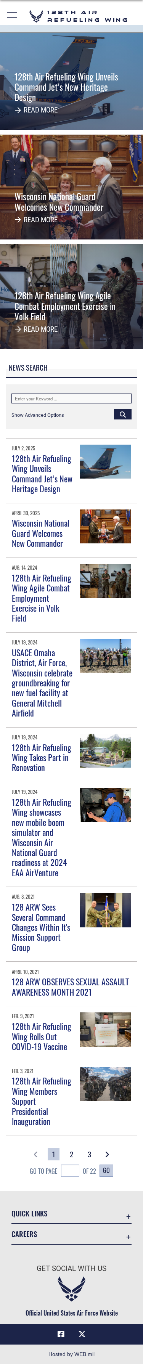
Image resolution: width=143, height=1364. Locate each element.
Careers (24, 1233)
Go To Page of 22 (63, 1171)
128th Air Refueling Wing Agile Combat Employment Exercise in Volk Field (41, 598)
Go (106, 1170)
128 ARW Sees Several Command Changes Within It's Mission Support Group (41, 927)
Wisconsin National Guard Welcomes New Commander (40, 533)
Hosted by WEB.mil (71, 1354)
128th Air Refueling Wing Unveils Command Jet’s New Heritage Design (42, 473)
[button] (12, 16)
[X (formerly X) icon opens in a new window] (82, 1334)
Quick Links (29, 1213)
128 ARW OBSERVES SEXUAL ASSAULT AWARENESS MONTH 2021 (70, 986)
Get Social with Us (71, 1268)
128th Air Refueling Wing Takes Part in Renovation (41, 757)
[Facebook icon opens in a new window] (61, 1334)
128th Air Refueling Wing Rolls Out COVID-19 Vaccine (41, 1036)
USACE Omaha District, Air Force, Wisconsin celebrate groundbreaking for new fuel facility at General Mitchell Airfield (42, 682)
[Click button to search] (123, 414)
